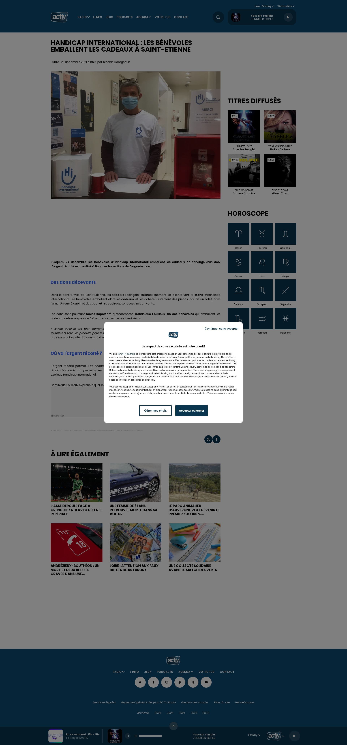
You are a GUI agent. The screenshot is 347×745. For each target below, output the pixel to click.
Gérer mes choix (155, 410)
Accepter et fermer (191, 410)
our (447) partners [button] (126, 353)
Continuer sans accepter (222, 328)
